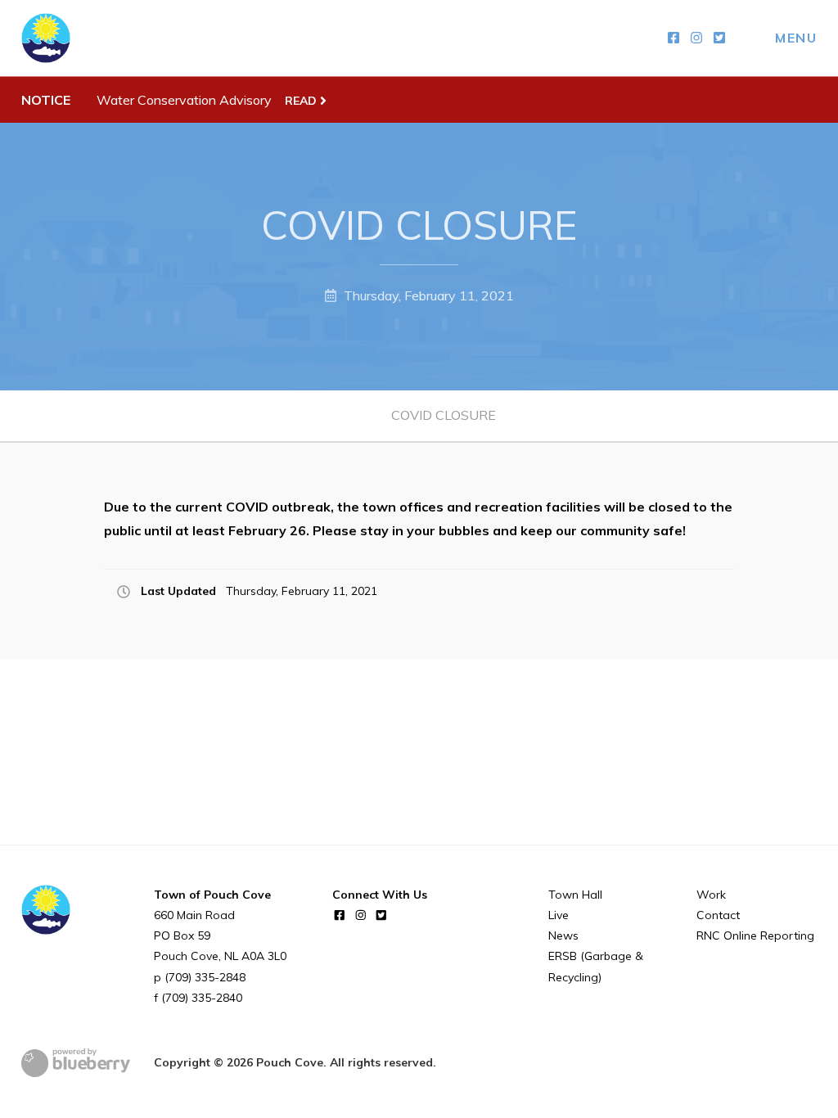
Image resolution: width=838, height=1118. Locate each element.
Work (711, 894)
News (563, 935)
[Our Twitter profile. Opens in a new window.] (719, 38)
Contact (718, 915)
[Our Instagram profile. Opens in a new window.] (696, 38)
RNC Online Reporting (755, 935)
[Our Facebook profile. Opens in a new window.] (673, 38)
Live (558, 915)
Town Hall (575, 894)
